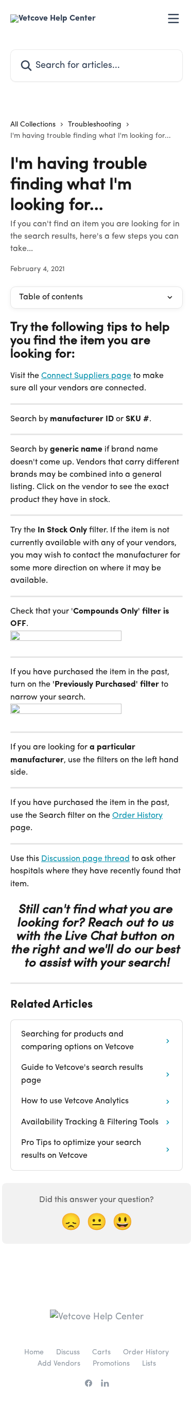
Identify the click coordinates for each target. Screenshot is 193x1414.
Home (34, 1352)
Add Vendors (59, 1363)
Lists (149, 1363)
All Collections (33, 124)
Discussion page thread (85, 859)
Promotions (111, 1363)
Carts (101, 1352)
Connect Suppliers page (86, 376)
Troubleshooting (94, 124)
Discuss (68, 1352)
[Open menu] (173, 18)
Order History (137, 816)
